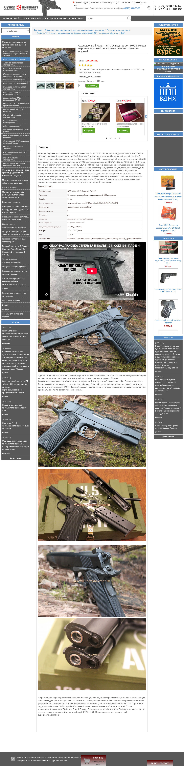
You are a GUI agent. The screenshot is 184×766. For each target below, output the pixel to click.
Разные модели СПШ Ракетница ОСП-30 (12, 99)
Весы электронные (11, 300)
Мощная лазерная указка (14, 266)
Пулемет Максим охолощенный (10, 158)
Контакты (77, 18)
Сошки (5, 288)
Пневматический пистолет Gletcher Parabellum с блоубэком (168, 325)
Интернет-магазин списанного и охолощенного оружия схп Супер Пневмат (62, 757)
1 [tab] (106, 138)
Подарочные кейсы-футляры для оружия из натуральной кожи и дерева (15, 209)
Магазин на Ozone (168, 60)
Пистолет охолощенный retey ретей (16, 130)
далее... (6, 342)
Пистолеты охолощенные (14, 59)
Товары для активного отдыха (12, 315)
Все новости (168, 436)
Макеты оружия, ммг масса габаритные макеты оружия (15, 181)
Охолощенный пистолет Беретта (13, 110)
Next (146, 116)
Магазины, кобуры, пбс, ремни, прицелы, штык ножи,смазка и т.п (13, 194)
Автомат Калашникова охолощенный (13, 63)
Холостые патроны (11, 201)
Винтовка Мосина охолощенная (10, 121)
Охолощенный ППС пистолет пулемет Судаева (16, 142)
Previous (79, 116)
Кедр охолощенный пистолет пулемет (16, 136)
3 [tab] (115, 138)
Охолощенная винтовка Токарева (13, 147)
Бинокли (6, 304)
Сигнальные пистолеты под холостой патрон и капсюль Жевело (15, 53)
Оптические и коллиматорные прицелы (14, 225)
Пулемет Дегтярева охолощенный (12, 116)
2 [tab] (110, 138)
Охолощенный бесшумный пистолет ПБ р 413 (14, 164)
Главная (7, 18)
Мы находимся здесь (168, 134)
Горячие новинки (168, 169)
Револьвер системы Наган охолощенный (14, 87)
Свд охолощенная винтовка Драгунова (15, 153)
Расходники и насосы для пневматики (14, 294)
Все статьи (15, 458)
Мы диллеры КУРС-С (168, 25)
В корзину (92, 85)
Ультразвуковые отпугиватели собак (11, 260)
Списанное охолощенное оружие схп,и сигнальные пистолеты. (14, 44)
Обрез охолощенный (12, 126)
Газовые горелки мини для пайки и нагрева (14, 272)
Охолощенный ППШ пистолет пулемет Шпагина (16, 104)
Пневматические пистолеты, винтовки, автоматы (15, 218)
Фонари (5, 309)
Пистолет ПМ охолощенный (15, 83)
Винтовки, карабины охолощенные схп (12, 69)
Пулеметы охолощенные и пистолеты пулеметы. (14, 75)
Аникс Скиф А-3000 (168, 262)
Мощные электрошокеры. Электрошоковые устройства (15, 233)
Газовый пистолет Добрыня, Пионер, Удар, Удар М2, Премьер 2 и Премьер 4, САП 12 (15, 250)
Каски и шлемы (9, 187)
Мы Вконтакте (168, 111)
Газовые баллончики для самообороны (14, 240)
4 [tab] (119, 138)
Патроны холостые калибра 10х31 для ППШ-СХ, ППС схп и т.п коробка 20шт (168, 295)
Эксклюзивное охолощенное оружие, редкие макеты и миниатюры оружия (15, 172)
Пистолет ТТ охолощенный (15, 79)
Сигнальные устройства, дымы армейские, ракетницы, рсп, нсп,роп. (14, 281)
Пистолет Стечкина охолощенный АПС (12, 93)
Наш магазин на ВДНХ (168, 76)
